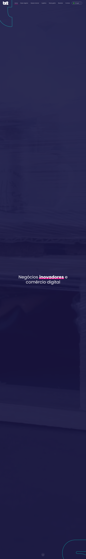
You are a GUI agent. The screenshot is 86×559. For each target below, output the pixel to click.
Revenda (60, 3)
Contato (67, 3)
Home (16, 3)
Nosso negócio (24, 3)
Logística (44, 3)
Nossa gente (52, 3)
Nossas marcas (35, 3)
